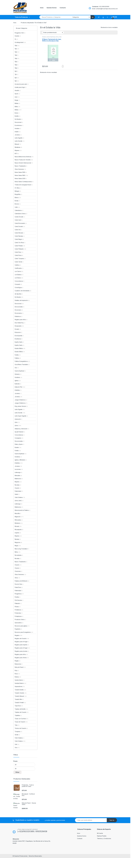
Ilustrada (18, 384)
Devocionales (19, 306)
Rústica (18, 677)
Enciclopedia (19, 335)
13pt (16, 55)
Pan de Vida (19, 584)
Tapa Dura (19, 705)
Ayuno (17, 93)
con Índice (19, 278)
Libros (57, 36)
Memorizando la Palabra (22, 510)
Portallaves (19, 610)
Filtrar (17, 772)
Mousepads (19, 529)
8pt (17, 77)
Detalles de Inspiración (22, 300)
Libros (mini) (18, 500)
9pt (17, 81)
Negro (18, 545)
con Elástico (19, 274)
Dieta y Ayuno (19, 444)
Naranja (18, 539)
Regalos (18, 635)
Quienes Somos (52, 7)
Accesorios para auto (22, 84)
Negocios (18, 542)
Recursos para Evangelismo (24, 632)
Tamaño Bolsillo (20, 689)
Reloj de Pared (20, 667)
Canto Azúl (19, 220)
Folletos (18, 358)
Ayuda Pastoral (20, 432)
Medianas (18, 147)
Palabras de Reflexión (22, 581)
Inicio (41, 7)
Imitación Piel (20, 387)
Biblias (18, 109)
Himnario (18, 374)
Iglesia (18, 380)
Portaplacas (19, 616)
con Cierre (19, 271)
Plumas (17, 606)
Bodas (17, 200)
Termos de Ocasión (21, 728)
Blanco (18, 197)
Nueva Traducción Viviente (24, 159)
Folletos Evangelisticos (22, 361)
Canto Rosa (19, 255)
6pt (16, 71)
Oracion (18, 568)
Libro (17, 422)
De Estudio (19, 119)
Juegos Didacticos (21, 400)
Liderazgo (18, 472)
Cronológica (19, 287)
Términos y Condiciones (104, 838)
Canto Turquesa (20, 258)
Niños (17, 552)
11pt (17, 48)
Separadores (20, 686)
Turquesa (18, 731)
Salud (17, 494)
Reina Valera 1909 (21, 172)
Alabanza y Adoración (22, 428)
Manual (18, 144)
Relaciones (19, 664)
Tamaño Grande (20, 693)
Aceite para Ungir (20, 87)
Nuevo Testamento (21, 166)
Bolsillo (17, 116)
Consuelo (18, 284)
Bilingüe (18, 191)
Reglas (17, 661)
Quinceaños (19, 622)
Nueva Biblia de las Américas (24, 156)
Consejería (19, 438)
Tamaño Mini (19, 699)
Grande (18, 36)
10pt (17, 45)
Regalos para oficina (22, 657)
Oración (18, 488)
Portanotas (19, 613)
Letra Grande (19, 141)
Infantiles (18, 390)
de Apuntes (19, 294)
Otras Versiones (20, 169)
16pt (17, 65)
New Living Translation (22, 549)
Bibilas (17, 103)
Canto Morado (20, 233)
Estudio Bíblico (20, 351)
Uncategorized (20, 42)
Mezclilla (18, 513)
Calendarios (19, 210)
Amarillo (18, 90)
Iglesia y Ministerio (21, 460)
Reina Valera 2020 (21, 178)
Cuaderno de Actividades (23, 290)
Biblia (17, 106)
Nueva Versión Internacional (24, 163)
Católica (18, 265)
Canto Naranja (20, 236)
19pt (17, 68)
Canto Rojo (19, 252)
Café (17, 207)
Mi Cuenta (100, 833)
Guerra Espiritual (51, 36)
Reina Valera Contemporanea (24, 181)
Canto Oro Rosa (20, 242)
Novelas (18, 485)
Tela (17, 725)
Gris (17, 367)
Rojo (17, 670)
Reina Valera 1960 (21, 175)
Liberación (18, 419)
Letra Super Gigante (21, 416)
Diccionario (19, 310)
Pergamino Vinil (20, 33)
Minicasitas (19, 520)
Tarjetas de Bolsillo (21, 709)
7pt (16, 74)
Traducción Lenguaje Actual (24, 184)
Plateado (18, 603)
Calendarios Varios (21, 213)
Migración (19, 516)
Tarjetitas (18, 715)
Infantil (17, 131)
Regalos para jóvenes (22, 651)
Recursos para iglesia (22, 626)
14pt (17, 58)
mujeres (18, 532)
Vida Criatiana (19, 738)
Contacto (63, 7)
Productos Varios (20, 619)
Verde (17, 734)
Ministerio (19, 523)
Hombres (18, 377)
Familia (18, 355)
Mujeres (18, 150)
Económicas (19, 125)
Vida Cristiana (20, 497)
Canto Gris (18, 229)
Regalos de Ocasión (22, 638)
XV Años (18, 188)
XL (16, 39)
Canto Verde (19, 262)
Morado (18, 526)
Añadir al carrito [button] (62, 66)
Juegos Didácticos (21, 403)
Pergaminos (19, 593)
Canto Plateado (20, 249)
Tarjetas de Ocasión (22, 712)
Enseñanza (18, 339)
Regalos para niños (21, 319)
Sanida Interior (19, 680)
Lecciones (19, 469)
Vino (17, 747)
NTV (17, 153)
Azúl (17, 97)
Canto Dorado (20, 226)
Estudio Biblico (20, 348)
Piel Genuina (19, 600)
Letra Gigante (19, 138)
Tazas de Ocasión (21, 722)
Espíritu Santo (19, 345)
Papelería (18, 629)
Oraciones (18, 571)
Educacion (18, 332)
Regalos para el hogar (22, 641)
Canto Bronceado (21, 223)
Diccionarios (19, 313)
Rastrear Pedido (101, 836)
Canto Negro (19, 239)
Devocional (19, 122)
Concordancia (19, 281)
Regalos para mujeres (22, 644)
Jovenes (18, 393)
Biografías (18, 194)
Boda (17, 113)
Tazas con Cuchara (21, 718)
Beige (17, 100)
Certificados (19, 268)
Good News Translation (22, 364)
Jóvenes (18, 135)
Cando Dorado (20, 217)
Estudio (44, 36)
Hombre (18, 128)
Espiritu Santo (19, 342)
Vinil (17, 744)
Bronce (18, 204)
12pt (17, 52)
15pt (16, 61)
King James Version (21, 406)
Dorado (18, 329)
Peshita (17, 597)
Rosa (17, 673)
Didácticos (18, 316)
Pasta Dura (19, 587)
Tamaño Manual (21, 696)
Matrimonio (19, 478)
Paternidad (19, 491)
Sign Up (112, 820)
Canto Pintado (20, 245)
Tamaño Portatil (20, 702)
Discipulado (19, 326)
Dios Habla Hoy (20, 322)
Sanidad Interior (20, 683)
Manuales (18, 475)
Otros (17, 577)
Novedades (19, 555)
